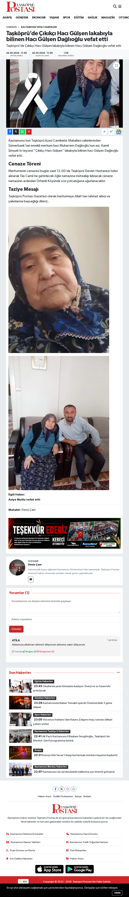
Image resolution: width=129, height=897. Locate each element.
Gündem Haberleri (45, 698)
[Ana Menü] (119, 6)
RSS (25, 881)
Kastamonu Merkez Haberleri (51, 767)
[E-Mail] (31, 579)
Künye (78, 796)
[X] (61, 789)
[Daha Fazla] (29, 132)
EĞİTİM (79, 17)
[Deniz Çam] (17, 567)
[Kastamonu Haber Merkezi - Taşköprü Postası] (20, 7)
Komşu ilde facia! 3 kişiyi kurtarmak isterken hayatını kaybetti (75, 755)
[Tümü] (118, 672)
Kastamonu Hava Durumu (84, 834)
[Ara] (115, 6)
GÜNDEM (22, 17)
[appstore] (50, 869)
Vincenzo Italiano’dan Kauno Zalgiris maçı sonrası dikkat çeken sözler (72, 722)
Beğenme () (47, 651)
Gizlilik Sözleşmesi (63, 796)
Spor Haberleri (43, 715)
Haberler (11, 27)
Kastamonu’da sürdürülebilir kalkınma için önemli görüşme (74, 771)
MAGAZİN (108, 17)
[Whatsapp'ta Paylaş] (22, 132)
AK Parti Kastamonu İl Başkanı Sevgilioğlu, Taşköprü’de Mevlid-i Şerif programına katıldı (71, 738)
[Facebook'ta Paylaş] (10, 132)
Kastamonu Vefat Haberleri (39, 27)
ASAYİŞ (7, 17)
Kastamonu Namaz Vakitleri (25, 842)
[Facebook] (55, 789)
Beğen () (31, 651)
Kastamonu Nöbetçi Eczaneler (26, 834)
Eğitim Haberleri (44, 681)
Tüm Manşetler (78, 850)
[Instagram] (67, 789)
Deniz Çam (34, 564)
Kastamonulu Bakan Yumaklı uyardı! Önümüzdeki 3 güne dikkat (72, 705)
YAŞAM (54, 17)
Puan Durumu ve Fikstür (22, 850)
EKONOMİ (39, 17)
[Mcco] (64, 533)
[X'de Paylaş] (16, 132)
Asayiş (38, 750)
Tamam (117, 893)
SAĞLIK (92, 17)
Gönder (16, 629)
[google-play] (80, 869)
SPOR (66, 17)
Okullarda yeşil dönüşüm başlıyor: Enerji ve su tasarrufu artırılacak (71, 688)
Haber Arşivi (44, 796)
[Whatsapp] (73, 789)
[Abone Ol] (118, 131)
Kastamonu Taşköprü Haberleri (52, 731)
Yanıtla (18, 651)
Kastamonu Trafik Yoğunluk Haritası (89, 842)
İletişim (87, 796)
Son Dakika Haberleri (21, 858)
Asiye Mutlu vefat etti (24, 499)
